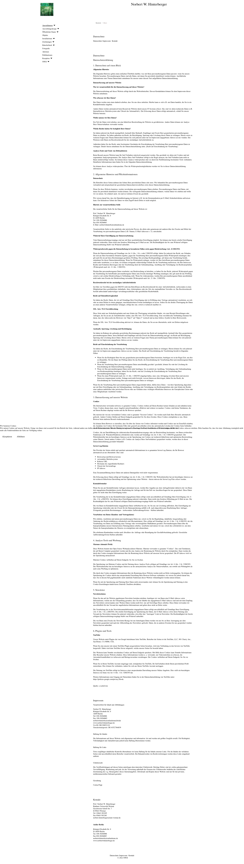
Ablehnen (21, 436)
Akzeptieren (7, 436)
